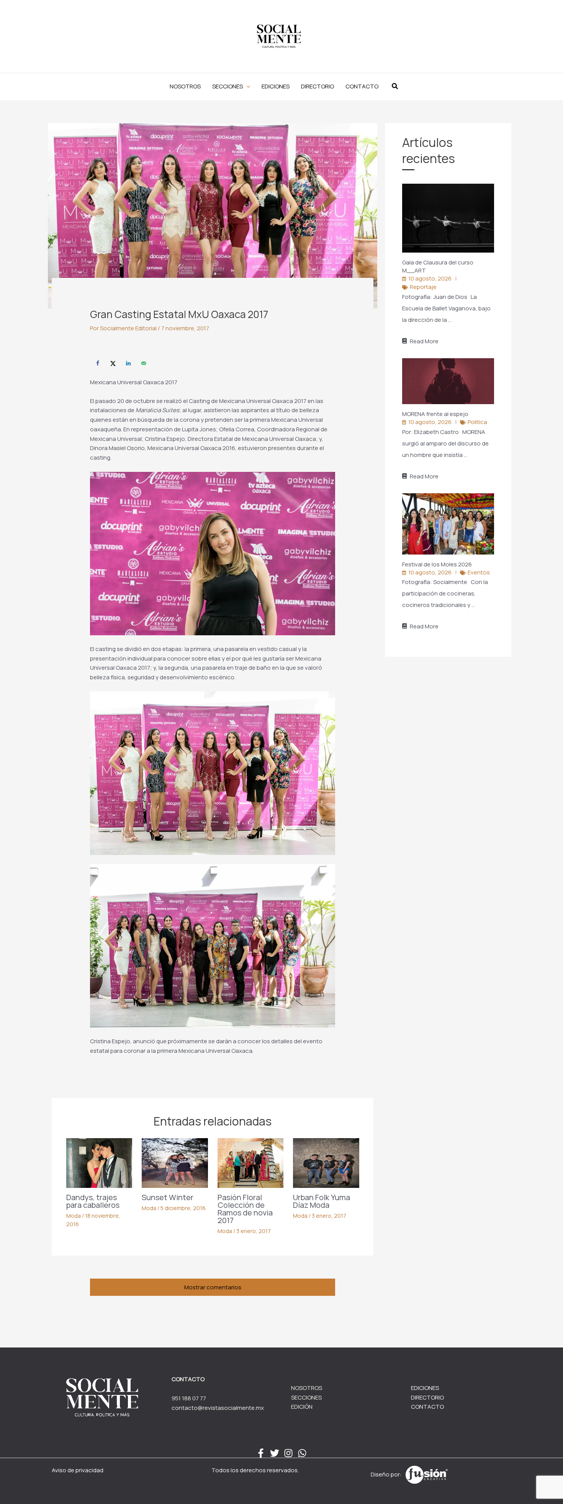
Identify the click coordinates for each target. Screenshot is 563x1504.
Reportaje (423, 287)
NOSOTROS (306, 1388)
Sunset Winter (167, 1197)
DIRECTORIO (427, 1397)
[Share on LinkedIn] (128, 363)
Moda (73, 1215)
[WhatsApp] (302, 1453)
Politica (477, 422)
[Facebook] (260, 1453)
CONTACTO (427, 1407)
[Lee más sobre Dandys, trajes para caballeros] (99, 1162)
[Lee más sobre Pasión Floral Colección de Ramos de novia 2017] (251, 1162)
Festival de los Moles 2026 (437, 564)
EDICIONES (425, 1388)
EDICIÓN (302, 1407)
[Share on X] (113, 363)
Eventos (479, 572)
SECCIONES (306, 1397)
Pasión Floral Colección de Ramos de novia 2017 (245, 1208)
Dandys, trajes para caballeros (92, 1201)
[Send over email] (143, 363)
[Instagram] (288, 1453)
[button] (231, 86)
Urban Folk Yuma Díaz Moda (321, 1201)
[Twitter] (274, 1453)
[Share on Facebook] (97, 363)
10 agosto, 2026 (430, 278)
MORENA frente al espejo (436, 414)
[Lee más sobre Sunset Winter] (175, 1162)
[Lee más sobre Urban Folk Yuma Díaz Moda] (326, 1162)
